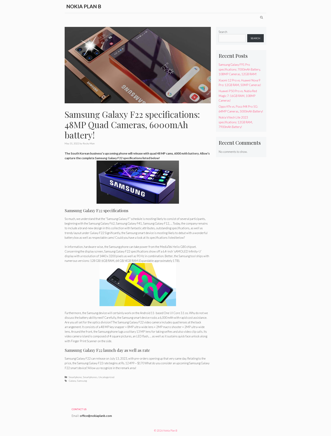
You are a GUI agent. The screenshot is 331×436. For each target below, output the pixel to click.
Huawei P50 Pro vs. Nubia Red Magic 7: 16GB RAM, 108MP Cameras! (238, 95)
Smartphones (90, 377)
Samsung (82, 380)
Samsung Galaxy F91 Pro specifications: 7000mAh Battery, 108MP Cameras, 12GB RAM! (240, 69)
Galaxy (72, 380)
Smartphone (75, 377)
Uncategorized (106, 377)
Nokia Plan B (83, 6)
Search (223, 32)
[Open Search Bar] (261, 17)
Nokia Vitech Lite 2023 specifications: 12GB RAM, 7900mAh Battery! (236, 122)
